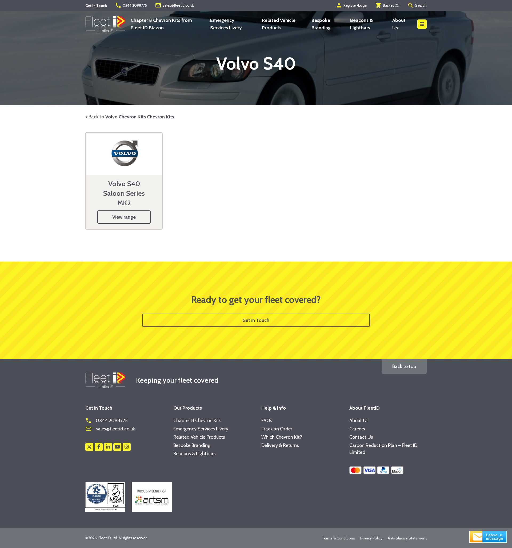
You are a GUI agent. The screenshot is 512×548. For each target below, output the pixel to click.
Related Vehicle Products (199, 437)
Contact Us (361, 437)
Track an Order (276, 429)
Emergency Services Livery (200, 429)
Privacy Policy (371, 538)
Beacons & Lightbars (194, 454)
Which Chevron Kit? (281, 437)
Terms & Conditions (338, 538)
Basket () (387, 5)
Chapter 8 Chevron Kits (197, 420)
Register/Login (351, 5)
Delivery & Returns (280, 445)
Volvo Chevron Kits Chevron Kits (139, 117)
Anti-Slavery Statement (407, 538)
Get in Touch (255, 320)
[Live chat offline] (488, 536)
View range (124, 217)
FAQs (266, 420)
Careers (357, 429)
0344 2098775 (131, 5)
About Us (359, 420)
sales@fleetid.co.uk (174, 5)
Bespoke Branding (191, 445)
